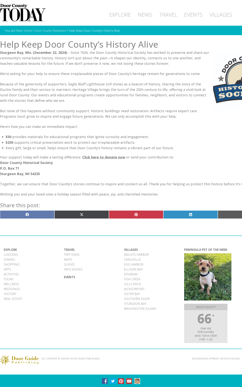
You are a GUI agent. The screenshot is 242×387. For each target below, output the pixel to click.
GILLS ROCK (132, 284)
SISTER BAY (132, 294)
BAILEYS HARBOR (136, 255)
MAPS (68, 259)
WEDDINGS (12, 289)
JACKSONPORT (134, 289)
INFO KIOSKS (73, 269)
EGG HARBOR (133, 264)
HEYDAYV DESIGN (230, 358)
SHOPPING (11, 264)
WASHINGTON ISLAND (140, 309)
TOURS (8, 279)
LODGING (11, 255)
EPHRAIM (130, 274)
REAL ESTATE (13, 299)
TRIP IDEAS (72, 255)
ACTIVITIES (11, 274)
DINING (9, 259)
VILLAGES (131, 250)
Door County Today (23, 13)
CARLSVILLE (132, 259)
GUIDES (69, 264)
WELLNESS (11, 284)
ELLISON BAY (133, 269)
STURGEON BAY (135, 304)
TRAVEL (69, 250)
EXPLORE (10, 250)
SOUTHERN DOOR (137, 299)
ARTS (7, 269)
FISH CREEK (132, 279)
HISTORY (10, 294)
